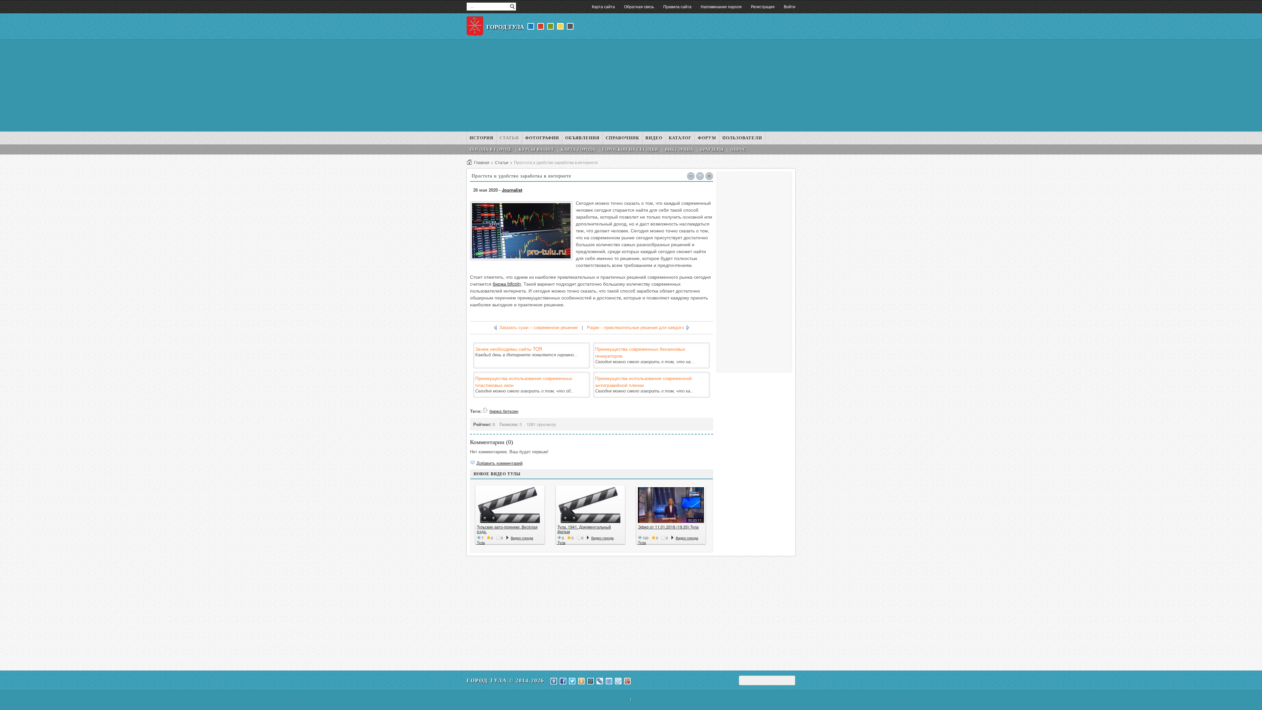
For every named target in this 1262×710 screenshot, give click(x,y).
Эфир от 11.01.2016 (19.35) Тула (668, 527)
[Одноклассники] (581, 681)
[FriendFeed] (609, 681)
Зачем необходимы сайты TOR (508, 348)
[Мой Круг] (618, 681)
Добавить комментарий (500, 463)
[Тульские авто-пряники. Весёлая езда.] (510, 505)
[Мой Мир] (590, 681)
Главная (481, 162)
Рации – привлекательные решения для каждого (635, 327)
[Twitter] (572, 681)
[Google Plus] (627, 681)
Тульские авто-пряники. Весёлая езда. (507, 529)
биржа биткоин (503, 411)
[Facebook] (563, 681)
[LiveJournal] (599, 681)
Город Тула (505, 27)
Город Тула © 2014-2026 (505, 680)
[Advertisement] (631, 85)
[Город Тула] (475, 26)
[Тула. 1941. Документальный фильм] (590, 505)
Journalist (512, 190)
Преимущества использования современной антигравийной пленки (643, 381)
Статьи (501, 162)
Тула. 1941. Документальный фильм (584, 529)
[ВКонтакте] (553, 681)
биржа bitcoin (507, 283)
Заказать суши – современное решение (538, 327)
